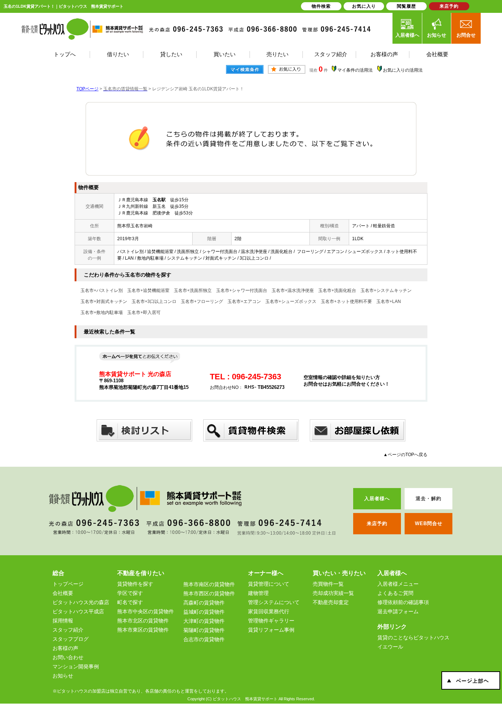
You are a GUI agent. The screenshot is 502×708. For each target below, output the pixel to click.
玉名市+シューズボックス (290, 301)
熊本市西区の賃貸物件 (209, 593)
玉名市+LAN (388, 301)
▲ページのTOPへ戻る (405, 454)
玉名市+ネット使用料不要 (346, 301)
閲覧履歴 (406, 6)
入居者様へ (407, 35)
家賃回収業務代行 (268, 611)
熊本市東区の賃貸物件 (143, 630)
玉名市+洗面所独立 (193, 290)
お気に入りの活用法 (403, 70)
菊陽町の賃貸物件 (204, 630)
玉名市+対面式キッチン (103, 301)
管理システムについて (274, 602)
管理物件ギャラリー (271, 621)
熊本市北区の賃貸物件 (143, 621)
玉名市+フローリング (202, 301)
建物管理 (258, 593)
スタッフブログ (71, 639)
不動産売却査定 (331, 602)
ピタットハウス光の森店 (81, 602)
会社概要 (63, 593)
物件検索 (321, 6)
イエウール (390, 647)
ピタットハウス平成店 (78, 611)
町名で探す (130, 602)
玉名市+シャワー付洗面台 (241, 290)
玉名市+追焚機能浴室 (148, 290)
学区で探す (130, 593)
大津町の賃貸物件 (204, 621)
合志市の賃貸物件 (204, 639)
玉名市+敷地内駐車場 (101, 312)
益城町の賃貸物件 (204, 612)
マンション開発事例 (76, 666)
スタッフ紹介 (68, 630)
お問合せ (466, 35)
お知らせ (436, 35)
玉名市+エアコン (244, 301)
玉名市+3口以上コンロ (154, 301)
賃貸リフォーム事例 (271, 630)
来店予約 (449, 6)
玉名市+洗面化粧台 (337, 290)
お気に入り (364, 6)
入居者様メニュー (398, 584)
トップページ (68, 584)
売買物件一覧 (328, 584)
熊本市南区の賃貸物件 (209, 584)
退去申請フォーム (398, 611)
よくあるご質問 (395, 593)
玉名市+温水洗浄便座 (293, 290)
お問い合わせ (68, 657)
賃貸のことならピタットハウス (413, 637)
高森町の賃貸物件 (204, 603)
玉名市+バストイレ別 (101, 290)
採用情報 (63, 621)
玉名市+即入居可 (144, 312)
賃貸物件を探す (135, 584)
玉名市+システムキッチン (386, 290)
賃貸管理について (268, 584)
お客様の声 (65, 648)
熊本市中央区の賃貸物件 (145, 611)
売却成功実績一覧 (333, 593)
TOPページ (87, 88)
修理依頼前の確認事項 (403, 602)
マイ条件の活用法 (355, 70)
